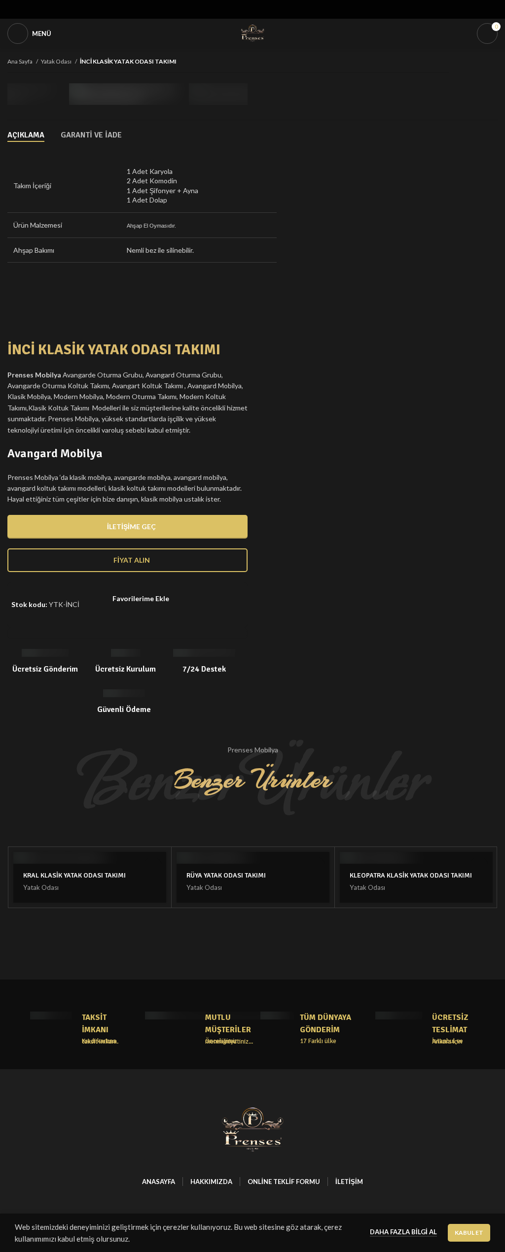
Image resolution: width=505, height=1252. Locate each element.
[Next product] (493, 62)
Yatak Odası (56, 61)
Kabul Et (469, 1232)
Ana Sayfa (20, 61)
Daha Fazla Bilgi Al (403, 1232)
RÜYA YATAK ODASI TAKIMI (226, 875)
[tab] (25, 135)
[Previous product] (473, 62)
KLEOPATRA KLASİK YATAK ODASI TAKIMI (411, 875)
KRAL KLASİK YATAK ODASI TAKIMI (74, 875)
